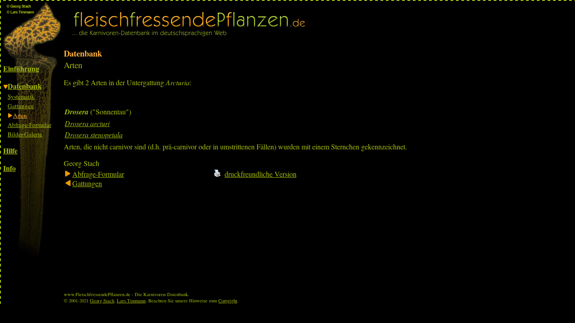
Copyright (227, 300)
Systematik (21, 96)
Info (9, 168)
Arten (20, 115)
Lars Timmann (131, 300)
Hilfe (10, 150)
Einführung (21, 68)
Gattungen (21, 106)
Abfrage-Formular (29, 125)
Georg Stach (102, 300)
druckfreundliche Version (260, 174)
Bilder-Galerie (25, 134)
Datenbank (25, 86)
